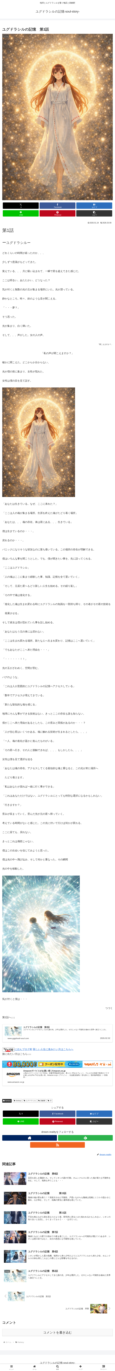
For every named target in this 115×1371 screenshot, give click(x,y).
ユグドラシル (31, 1101)
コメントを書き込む (57, 1332)
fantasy (8, 1101)
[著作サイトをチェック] (29, 1138)
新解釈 (42, 1101)
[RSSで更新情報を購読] (57, 1145)
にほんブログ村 (23, 1049)
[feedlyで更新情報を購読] (85, 1138)
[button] (94, 213)
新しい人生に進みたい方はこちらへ (53, 1049)
